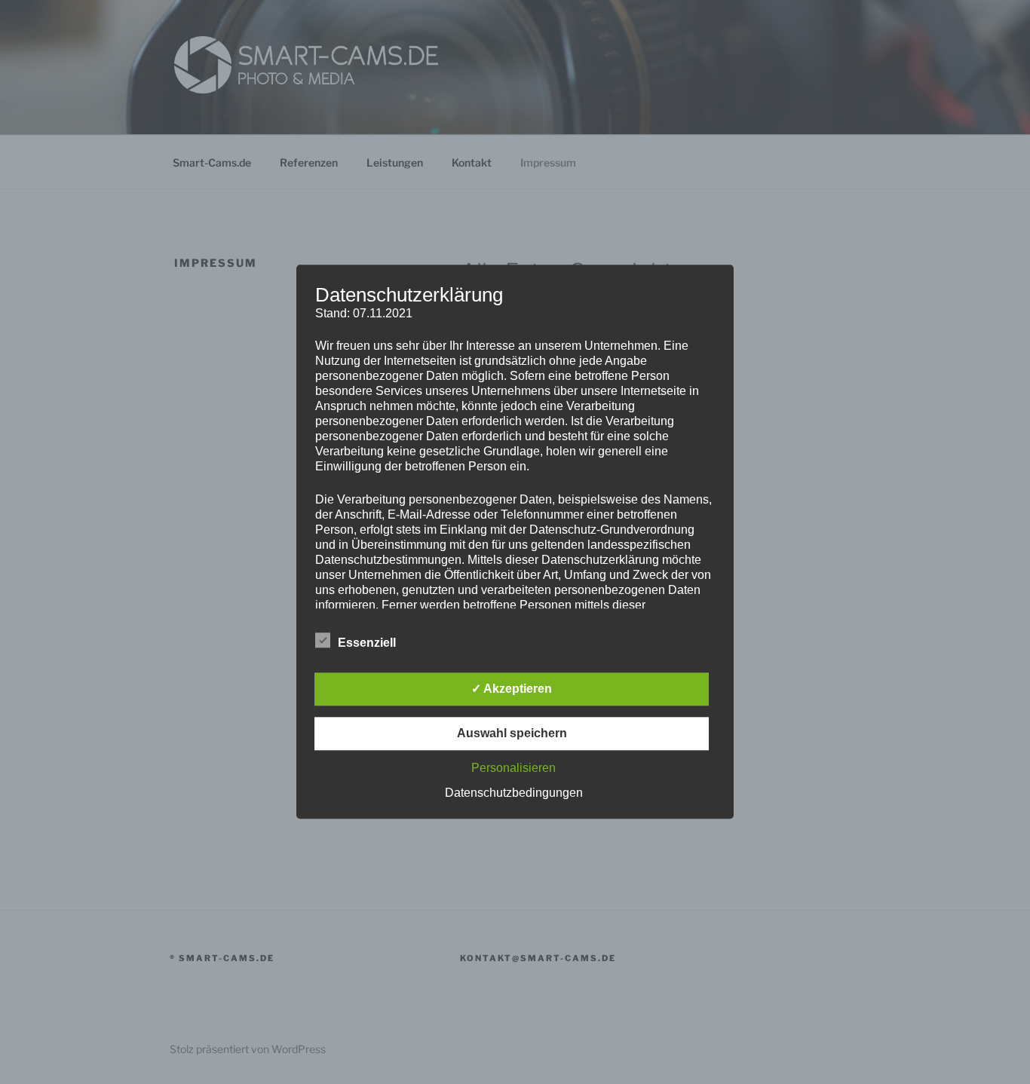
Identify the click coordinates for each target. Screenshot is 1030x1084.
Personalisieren (513, 768)
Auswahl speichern (512, 733)
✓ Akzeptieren (511, 689)
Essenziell (367, 643)
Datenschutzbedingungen (514, 793)
